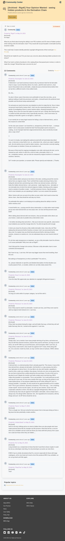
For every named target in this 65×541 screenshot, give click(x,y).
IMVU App (6, 521)
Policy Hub (6, 515)
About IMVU (6, 503)
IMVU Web (29, 503)
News (5, 509)
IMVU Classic (30, 506)
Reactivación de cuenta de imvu (14, 485)
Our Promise (6, 506)
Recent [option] (57, 70)
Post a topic (12, 17)
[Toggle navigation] (60, 2)
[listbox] (57, 71)
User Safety (6, 512)
